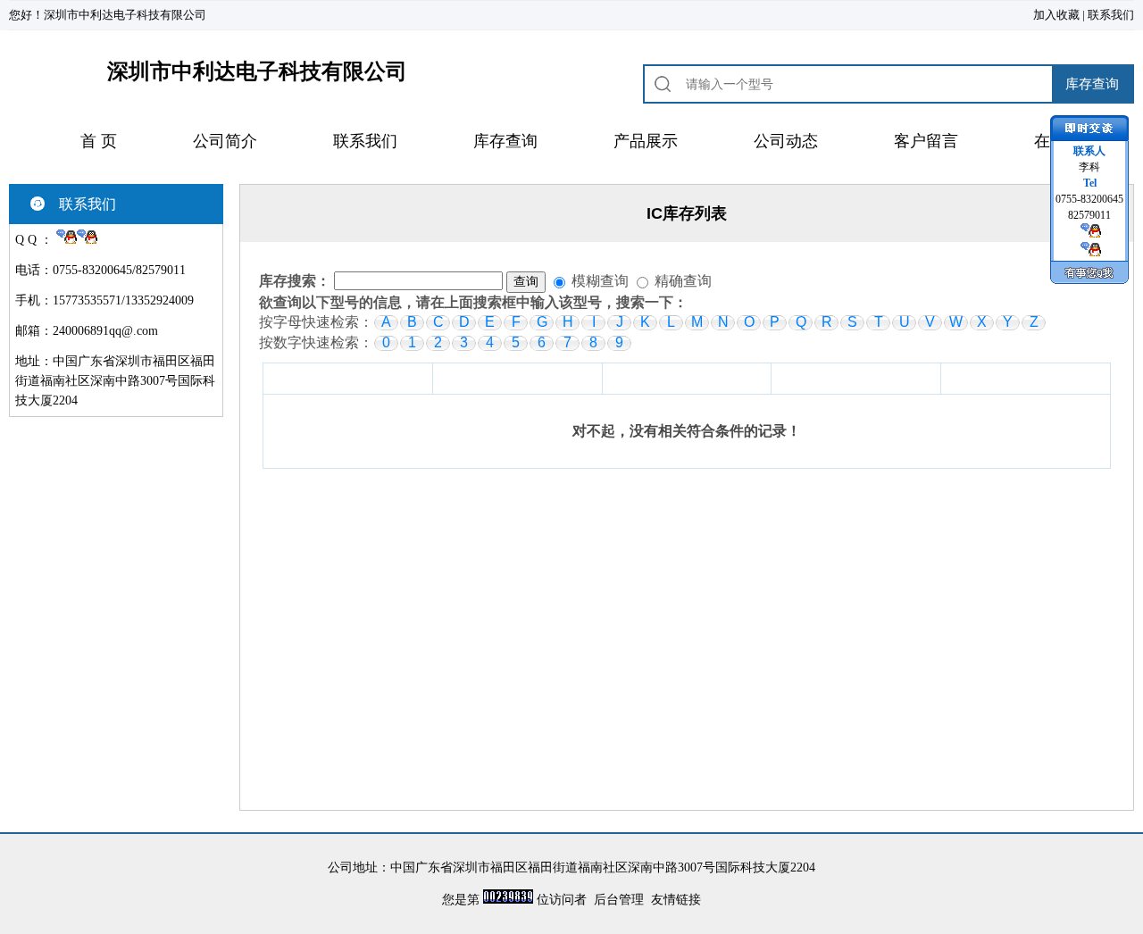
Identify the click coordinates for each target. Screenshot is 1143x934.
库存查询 (505, 141)
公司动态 (786, 141)
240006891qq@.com (105, 331)
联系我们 (1111, 14)
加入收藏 (1056, 14)
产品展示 (645, 141)
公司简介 (225, 141)
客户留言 (926, 141)
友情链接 (676, 899)
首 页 (98, 141)
